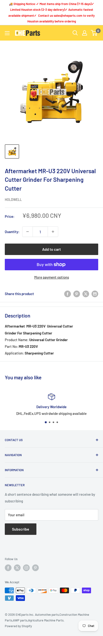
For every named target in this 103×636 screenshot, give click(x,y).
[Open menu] (7, 33)
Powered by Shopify (18, 626)
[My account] (84, 33)
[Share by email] (95, 293)
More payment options (51, 277)
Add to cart (51, 249)
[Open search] (75, 33)
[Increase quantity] (53, 232)
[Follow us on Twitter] (17, 567)
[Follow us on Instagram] (26, 567)
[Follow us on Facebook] (8, 567)
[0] (94, 33)
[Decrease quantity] (28, 232)
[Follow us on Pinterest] (35, 567)
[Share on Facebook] (67, 293)
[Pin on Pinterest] (76, 293)
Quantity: (12, 231)
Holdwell (13, 200)
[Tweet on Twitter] (85, 293)
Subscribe (20, 529)
